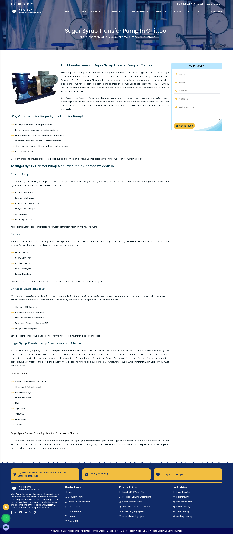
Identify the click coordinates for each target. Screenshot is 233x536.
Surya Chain (138, 11)
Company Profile (87, 11)
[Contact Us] (6, 509)
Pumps (159, 11)
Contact (216, 11)
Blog (200, 11)
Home (67, 11)
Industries (180, 11)
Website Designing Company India (166, 531)
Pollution (114, 11)
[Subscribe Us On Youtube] (19, 4)
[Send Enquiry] (6, 527)
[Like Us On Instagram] (15, 4)
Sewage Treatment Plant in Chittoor (64, 296)
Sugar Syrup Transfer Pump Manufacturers (114, 358)
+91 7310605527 (98, 474)
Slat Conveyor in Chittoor (64, 241)
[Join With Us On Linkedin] (24, 4)
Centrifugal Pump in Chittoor (44, 181)
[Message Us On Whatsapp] (6, 518)
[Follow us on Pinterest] (32, 4)
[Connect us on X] (28, 4)
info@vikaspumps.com (175, 474)
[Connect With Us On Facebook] (11, 4)
